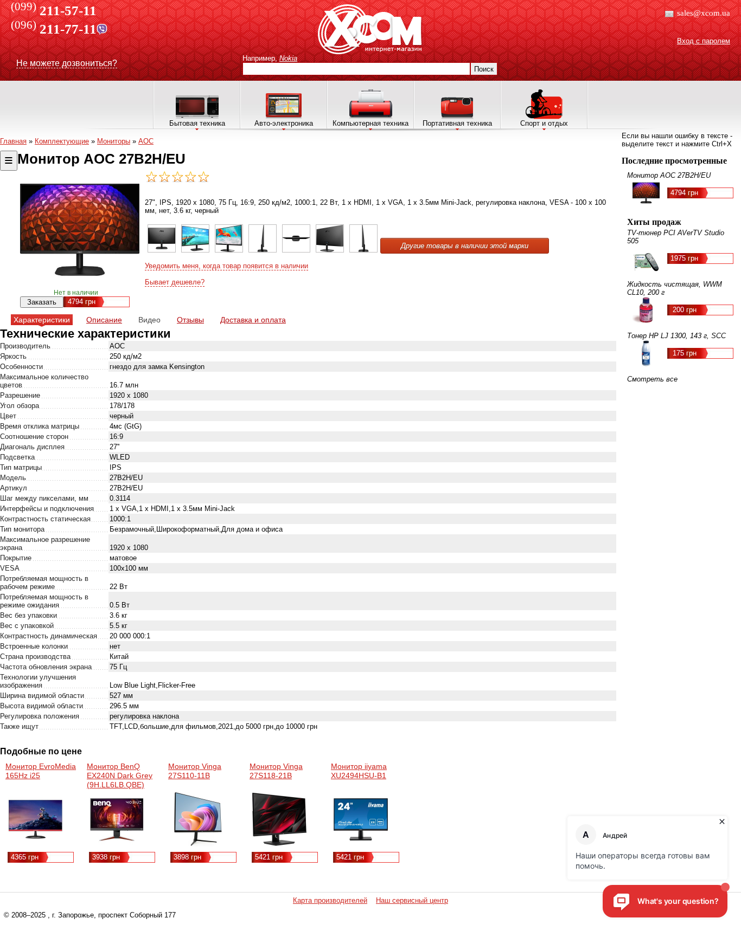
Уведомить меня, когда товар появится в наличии (226, 266)
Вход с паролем (703, 41)
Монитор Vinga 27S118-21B (276, 771)
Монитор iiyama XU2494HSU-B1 (359, 771)
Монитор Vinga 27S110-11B (194, 771)
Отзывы (190, 319)
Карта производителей (330, 900)
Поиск (484, 69)
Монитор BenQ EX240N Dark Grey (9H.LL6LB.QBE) (119, 775)
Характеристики (42, 319)
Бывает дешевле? (175, 282)
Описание (104, 319)
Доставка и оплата (253, 319)
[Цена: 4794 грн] (162, 250)
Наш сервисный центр (412, 900)
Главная (13, 141)
